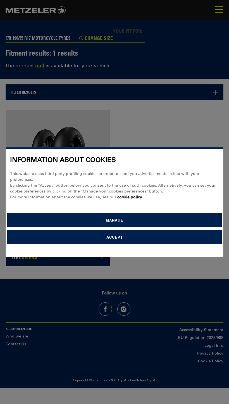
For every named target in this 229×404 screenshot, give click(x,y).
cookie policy (129, 196)
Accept (114, 237)
